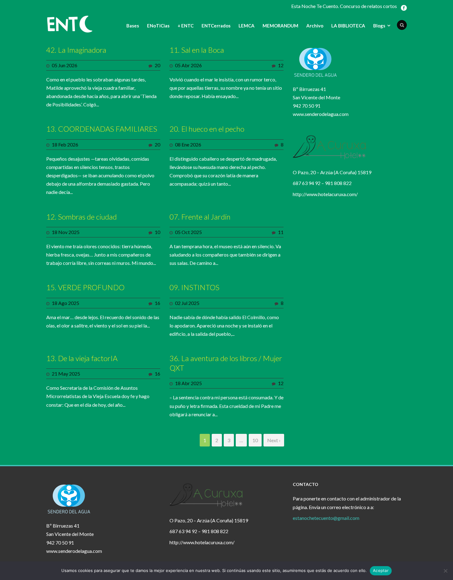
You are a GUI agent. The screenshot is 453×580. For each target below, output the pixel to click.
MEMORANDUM (280, 25)
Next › (273, 440)
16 (157, 303)
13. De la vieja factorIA (81, 358)
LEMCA (247, 25)
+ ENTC (186, 25)
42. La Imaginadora (76, 49)
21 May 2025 (66, 373)
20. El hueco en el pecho (206, 128)
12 (281, 65)
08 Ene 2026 (188, 144)
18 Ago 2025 (65, 303)
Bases (132, 25)
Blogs (379, 25)
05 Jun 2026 (64, 65)
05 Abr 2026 (188, 65)
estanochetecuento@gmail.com (326, 518)
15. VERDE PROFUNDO (85, 287)
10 (157, 232)
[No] (445, 571)
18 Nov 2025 (66, 232)
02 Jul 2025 (187, 303)
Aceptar (381, 570)
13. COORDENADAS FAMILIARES (101, 128)
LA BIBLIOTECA (348, 25)
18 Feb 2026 (65, 144)
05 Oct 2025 (188, 232)
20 (157, 65)
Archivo (314, 25)
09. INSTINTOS (194, 287)
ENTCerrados (216, 25)
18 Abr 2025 (188, 383)
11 (281, 232)
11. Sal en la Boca (196, 49)
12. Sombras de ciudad (81, 216)
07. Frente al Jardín (200, 216)
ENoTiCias (158, 25)
